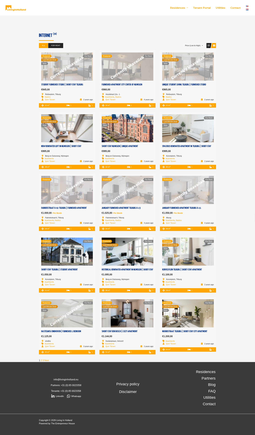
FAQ (212, 391)
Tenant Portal (202, 7)
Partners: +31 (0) (60, 385)
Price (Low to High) (192, 46)
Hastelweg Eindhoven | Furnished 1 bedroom (61, 331)
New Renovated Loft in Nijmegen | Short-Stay (61, 146)
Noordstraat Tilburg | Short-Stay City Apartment (184, 331)
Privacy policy (127, 384)
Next (46, 360)
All (43, 46)
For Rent (55, 46)
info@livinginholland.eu (66, 379)
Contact (235, 7)
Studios (48, 97)
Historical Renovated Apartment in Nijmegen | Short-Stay (127, 269)
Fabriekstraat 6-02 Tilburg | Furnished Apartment (64, 208)
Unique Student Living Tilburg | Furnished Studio (184, 84)
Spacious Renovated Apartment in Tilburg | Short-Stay (186, 146)
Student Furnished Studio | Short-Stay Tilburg (62, 84)
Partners (209, 378)
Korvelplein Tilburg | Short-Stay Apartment (182, 269)
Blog (212, 385)
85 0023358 (75, 385)
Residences (177, 7)
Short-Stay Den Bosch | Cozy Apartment (119, 331)
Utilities (220, 7)
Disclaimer (128, 392)
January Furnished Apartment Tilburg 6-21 (181, 208)
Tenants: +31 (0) (59, 391)
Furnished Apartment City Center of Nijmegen (122, 84)
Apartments (109, 97)
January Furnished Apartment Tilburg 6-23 (121, 208)
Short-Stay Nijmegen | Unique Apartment (120, 146)
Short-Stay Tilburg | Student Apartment (59, 269)
